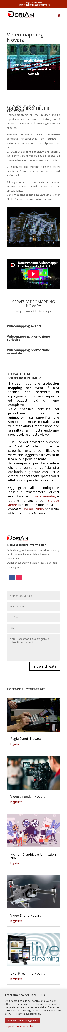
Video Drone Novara (25, 915)
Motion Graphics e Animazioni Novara (33, 856)
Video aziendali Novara (27, 796)
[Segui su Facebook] (12, 577)
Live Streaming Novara (27, 973)
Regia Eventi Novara (25, 738)
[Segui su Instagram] (19, 577)
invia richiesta (44, 666)
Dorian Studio (33, 509)
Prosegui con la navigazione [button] (23, 1020)
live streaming (44, 496)
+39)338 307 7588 (33, 2)
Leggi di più (33, 1013)
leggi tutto (16, 744)
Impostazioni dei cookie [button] (19, 1026)
